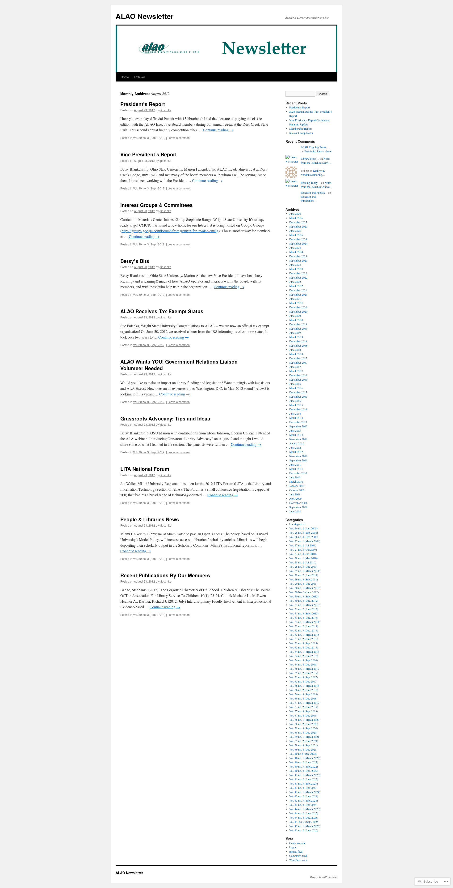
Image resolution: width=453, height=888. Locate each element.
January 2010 (296, 486)
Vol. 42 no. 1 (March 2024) (304, 792)
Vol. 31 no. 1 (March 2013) (304, 605)
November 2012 (298, 439)
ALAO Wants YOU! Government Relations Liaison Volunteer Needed (179, 364)
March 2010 (296, 481)
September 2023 (298, 260)
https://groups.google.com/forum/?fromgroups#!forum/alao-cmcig (170, 230)
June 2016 (295, 384)
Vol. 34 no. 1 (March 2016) (304, 651)
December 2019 (298, 324)
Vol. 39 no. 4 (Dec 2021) (303, 749)
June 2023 (295, 264)
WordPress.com (298, 860)
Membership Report (300, 128)
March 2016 (296, 388)
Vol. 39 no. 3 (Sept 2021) (303, 745)
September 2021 (298, 294)
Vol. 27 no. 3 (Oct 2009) (303, 549)
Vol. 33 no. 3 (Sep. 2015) (303, 643)
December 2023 (298, 256)
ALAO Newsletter (145, 16)
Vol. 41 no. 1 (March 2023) (304, 775)
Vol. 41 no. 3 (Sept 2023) (303, 783)
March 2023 (296, 269)
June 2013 (295, 430)
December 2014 (298, 409)
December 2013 (298, 422)
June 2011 (295, 464)
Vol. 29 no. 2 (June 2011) (303, 575)
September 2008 (298, 507)
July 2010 (294, 477)
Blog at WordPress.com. (323, 877)
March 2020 (296, 320)
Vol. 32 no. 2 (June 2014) (303, 626)
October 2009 (297, 490)
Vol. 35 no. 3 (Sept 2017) (303, 677)
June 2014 (295, 413)
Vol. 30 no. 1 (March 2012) (304, 588)
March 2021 (296, 303)
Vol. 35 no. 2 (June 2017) (303, 673)
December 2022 (298, 273)
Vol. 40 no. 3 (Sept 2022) (303, 766)
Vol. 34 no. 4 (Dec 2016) (303, 664)
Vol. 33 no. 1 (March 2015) (304, 634)
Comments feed (298, 856)
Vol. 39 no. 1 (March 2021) (304, 736)
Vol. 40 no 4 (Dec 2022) (303, 753)
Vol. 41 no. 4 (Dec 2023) (303, 787)
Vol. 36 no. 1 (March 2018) (304, 685)
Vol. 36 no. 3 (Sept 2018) (303, 694)
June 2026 (295, 213)
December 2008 (298, 503)
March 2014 (296, 418)
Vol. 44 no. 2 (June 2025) (303, 813)
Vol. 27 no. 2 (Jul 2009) (302, 545)
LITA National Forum (144, 468)
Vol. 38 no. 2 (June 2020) (303, 724)
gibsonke (165, 110)
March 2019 (296, 337)
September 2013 (298, 426)
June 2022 (295, 281)
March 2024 (296, 252)
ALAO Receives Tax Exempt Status (161, 311)
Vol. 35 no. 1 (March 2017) (304, 668)
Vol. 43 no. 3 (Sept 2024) (303, 800)
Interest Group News (301, 133)
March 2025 (296, 235)
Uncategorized (297, 524)
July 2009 (294, 494)
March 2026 (296, 218)
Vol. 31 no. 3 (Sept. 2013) (304, 613)
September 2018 (298, 345)
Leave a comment (179, 138)
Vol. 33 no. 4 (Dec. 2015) (303, 647)
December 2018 (298, 341)
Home (125, 77)
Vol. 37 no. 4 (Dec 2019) (303, 715)
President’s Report (142, 103)
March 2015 (296, 405)
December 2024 (298, 239)
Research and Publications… (309, 198)
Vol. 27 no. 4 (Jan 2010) (303, 554)
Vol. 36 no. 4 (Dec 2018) (303, 698)
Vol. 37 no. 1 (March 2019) (304, 702)
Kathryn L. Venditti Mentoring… (313, 172)
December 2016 (298, 375)
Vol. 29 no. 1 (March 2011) (304, 571)
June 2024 (295, 247)
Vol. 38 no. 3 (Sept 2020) (303, 728)
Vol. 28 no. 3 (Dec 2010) (303, 566)
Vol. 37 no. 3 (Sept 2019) (303, 711)
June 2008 (295, 511)
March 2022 (296, 286)
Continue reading (218, 129)
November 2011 (298, 456)
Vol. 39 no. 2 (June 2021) (303, 741)
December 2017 (298, 358)
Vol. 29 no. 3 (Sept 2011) (303, 579)
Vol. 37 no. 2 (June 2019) (303, 707)
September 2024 (298, 243)
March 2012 (296, 452)
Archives (140, 77)
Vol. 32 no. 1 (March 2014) (304, 622)
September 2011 (298, 460)
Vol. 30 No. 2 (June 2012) (304, 592)
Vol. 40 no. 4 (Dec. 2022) (303, 770)
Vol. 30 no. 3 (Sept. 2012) (149, 138)
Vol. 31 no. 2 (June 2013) (303, 609)
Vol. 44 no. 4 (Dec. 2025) (303, 817)
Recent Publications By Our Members (165, 575)
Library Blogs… (310, 158)
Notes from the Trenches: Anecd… (316, 185)
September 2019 (298, 328)
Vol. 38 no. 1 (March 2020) (304, 719)
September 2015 (298, 396)
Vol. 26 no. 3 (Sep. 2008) (303, 532)
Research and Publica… (314, 192)
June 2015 (295, 401)
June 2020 (295, 315)
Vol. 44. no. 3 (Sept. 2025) (304, 822)
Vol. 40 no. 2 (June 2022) (303, 762)
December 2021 (298, 290)
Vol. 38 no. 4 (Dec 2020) (303, 732)
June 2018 (295, 350)
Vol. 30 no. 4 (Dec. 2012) (303, 600)
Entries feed (295, 851)
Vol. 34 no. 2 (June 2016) (303, 656)
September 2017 (298, 362)
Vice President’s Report (148, 154)
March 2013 (296, 435)
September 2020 (298, 311)
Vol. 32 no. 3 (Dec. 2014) (303, 630)
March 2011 (296, 469)
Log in (293, 847)
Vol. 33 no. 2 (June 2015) (303, 639)
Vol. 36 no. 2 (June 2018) (303, 690)
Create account (297, 843)
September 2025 (298, 226)
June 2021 (295, 298)
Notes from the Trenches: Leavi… (316, 160)
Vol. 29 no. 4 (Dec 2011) (303, 583)
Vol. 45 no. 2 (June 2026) (303, 830)
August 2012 (296, 443)
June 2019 (295, 333)
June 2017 (295, 367)
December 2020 (298, 307)
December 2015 (298, 392)
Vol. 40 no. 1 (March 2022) (304, 758)
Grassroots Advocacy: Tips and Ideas (165, 418)
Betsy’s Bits (134, 260)
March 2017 (296, 371)
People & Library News (317, 151)
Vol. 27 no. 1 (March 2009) (304, 541)
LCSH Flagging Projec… (315, 147)
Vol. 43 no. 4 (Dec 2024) (303, 804)
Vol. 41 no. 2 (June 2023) (303, 779)
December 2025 (298, 222)
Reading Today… (310, 182)
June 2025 (295, 230)
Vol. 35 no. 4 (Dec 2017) (303, 681)
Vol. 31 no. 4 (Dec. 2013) (303, 617)
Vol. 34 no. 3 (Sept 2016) (303, 660)
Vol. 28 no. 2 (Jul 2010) (302, 562)
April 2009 (295, 498)
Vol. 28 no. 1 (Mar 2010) (303, 558)
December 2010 (298, 473)
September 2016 (298, 379)
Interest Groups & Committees (156, 204)
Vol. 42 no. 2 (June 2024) (303, 796)
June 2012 (295, 447)
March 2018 (296, 354)
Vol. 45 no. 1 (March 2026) (304, 826)
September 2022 (298, 277)
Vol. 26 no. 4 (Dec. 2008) (303, 537)
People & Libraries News (149, 519)
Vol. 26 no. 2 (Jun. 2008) (303, 528)
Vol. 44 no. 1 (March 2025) (304, 809)
